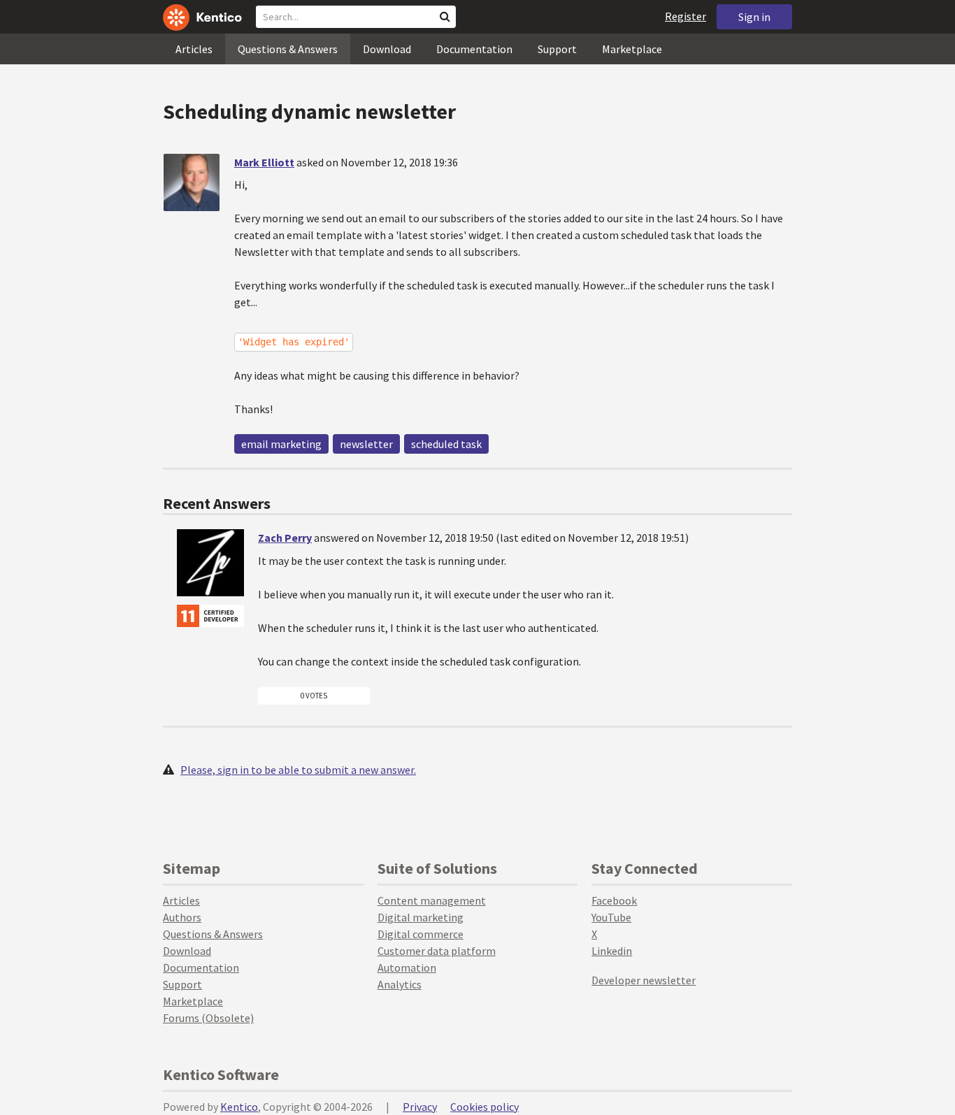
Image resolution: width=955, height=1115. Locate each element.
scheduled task (446, 444)
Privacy (420, 1107)
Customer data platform (437, 951)
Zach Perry (285, 538)
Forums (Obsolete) (208, 1018)
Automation (407, 967)
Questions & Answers (288, 49)
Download (387, 49)
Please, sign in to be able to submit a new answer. (298, 770)
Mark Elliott (264, 162)
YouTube (611, 917)
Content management (432, 900)
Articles (194, 49)
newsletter (366, 444)
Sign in (754, 17)
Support (557, 49)
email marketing (281, 444)
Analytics (400, 984)
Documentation (474, 49)
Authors (182, 917)
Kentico (239, 1107)
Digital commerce (421, 934)
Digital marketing (421, 917)
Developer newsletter (643, 980)
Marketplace (632, 49)
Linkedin (611, 951)
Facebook (614, 900)
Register (685, 16)
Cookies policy (484, 1107)
